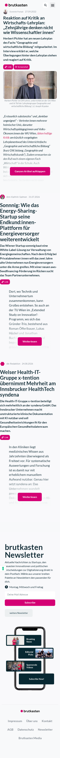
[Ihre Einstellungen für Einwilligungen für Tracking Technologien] (3, 568)
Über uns (32, 721)
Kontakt (47, 721)
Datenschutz (26, 729)
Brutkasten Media (30, 738)
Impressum (15, 721)
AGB (10, 729)
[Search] (45, 5)
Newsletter (45, 729)
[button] (8, 66)
